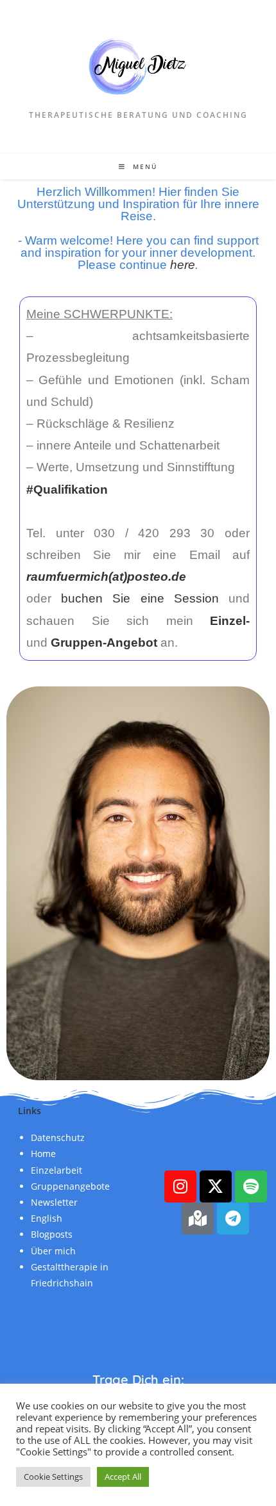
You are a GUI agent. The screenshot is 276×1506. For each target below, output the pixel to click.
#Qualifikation (67, 489)
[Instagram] (180, 1186)
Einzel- (230, 621)
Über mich (53, 1251)
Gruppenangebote (70, 1186)
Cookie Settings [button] (53, 1476)
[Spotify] (251, 1186)
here (182, 264)
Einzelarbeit (56, 1170)
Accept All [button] (123, 1476)
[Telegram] (233, 1218)
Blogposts (52, 1234)
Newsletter (54, 1202)
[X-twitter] (216, 1186)
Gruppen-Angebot (104, 642)
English (46, 1218)
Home (43, 1153)
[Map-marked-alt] (198, 1218)
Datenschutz (58, 1137)
